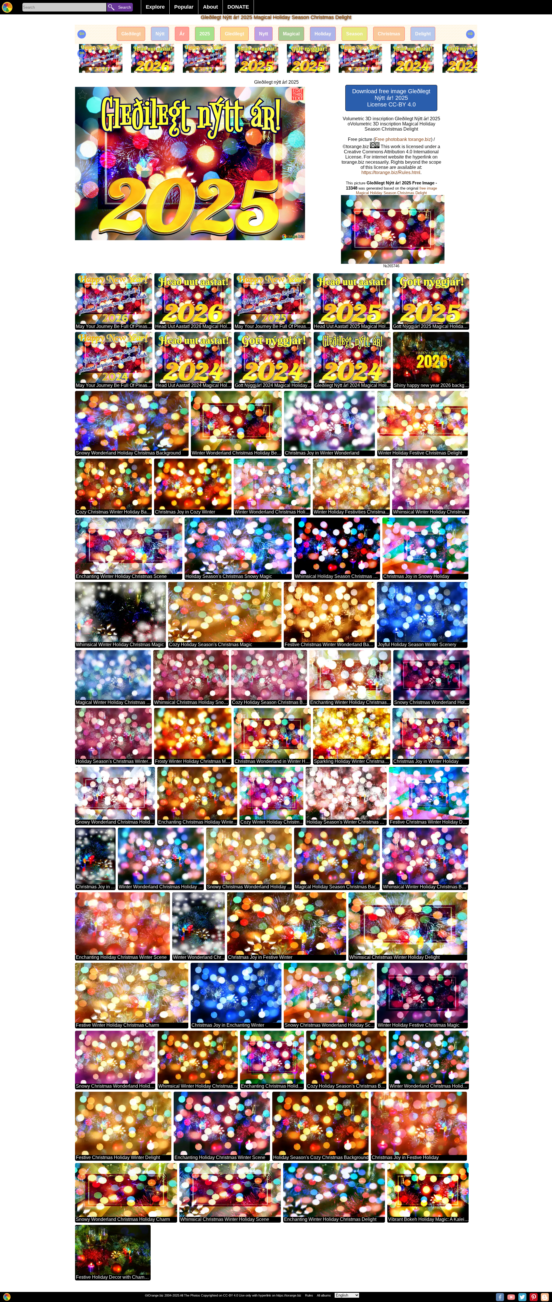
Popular (183, 7)
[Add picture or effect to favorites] (82, 94)
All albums (324, 1295)
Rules (309, 1295)
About (210, 7)
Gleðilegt (131, 33)
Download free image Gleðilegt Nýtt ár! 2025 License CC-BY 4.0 (391, 98)
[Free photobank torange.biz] (7, 7)
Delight (423, 33)
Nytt (263, 33)
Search (124, 7)
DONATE (238, 7)
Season (354, 33)
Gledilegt (234, 33)
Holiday (323, 33)
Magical (291, 33)
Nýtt (160, 33)
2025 (205, 33)
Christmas (389, 33)
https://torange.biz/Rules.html (390, 172)
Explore (155, 7)
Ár (182, 33)
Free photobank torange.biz (403, 139)
